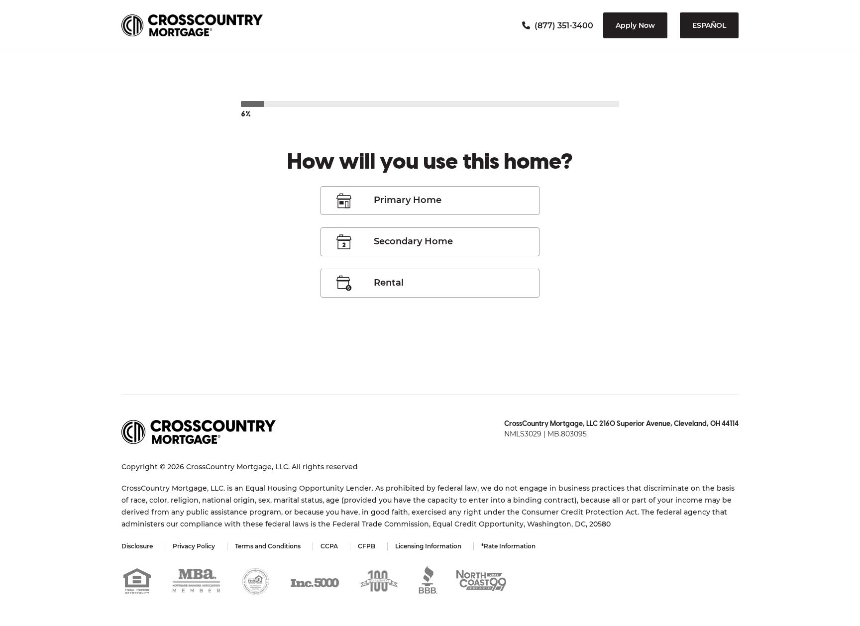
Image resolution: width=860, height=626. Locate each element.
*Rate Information (508, 546)
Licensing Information (428, 546)
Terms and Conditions (268, 546)
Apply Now (635, 25)
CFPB (366, 546)
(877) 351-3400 (563, 25)
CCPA (329, 546)
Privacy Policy (194, 546)
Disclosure (137, 546)
